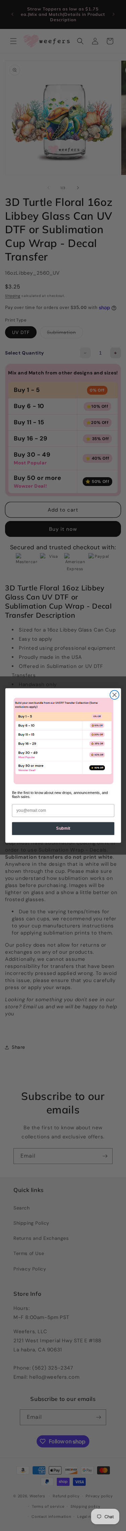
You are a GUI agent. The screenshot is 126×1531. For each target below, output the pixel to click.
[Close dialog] (114, 694)
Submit (63, 828)
